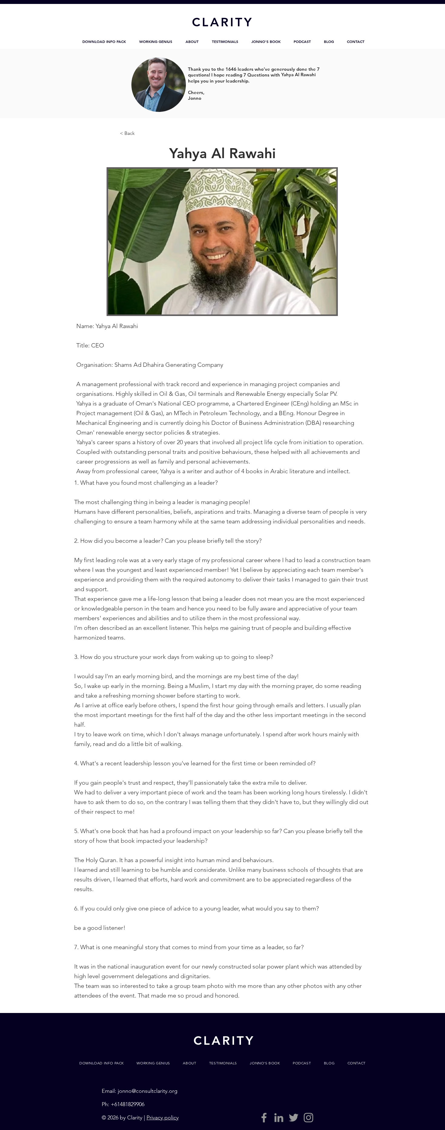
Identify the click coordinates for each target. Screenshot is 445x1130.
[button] (104, 41)
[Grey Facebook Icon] (264, 1117)
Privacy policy (163, 1117)
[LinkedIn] (278, 1117)
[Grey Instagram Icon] (308, 1117)
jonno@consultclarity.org (147, 1091)
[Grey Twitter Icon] (293, 1117)
